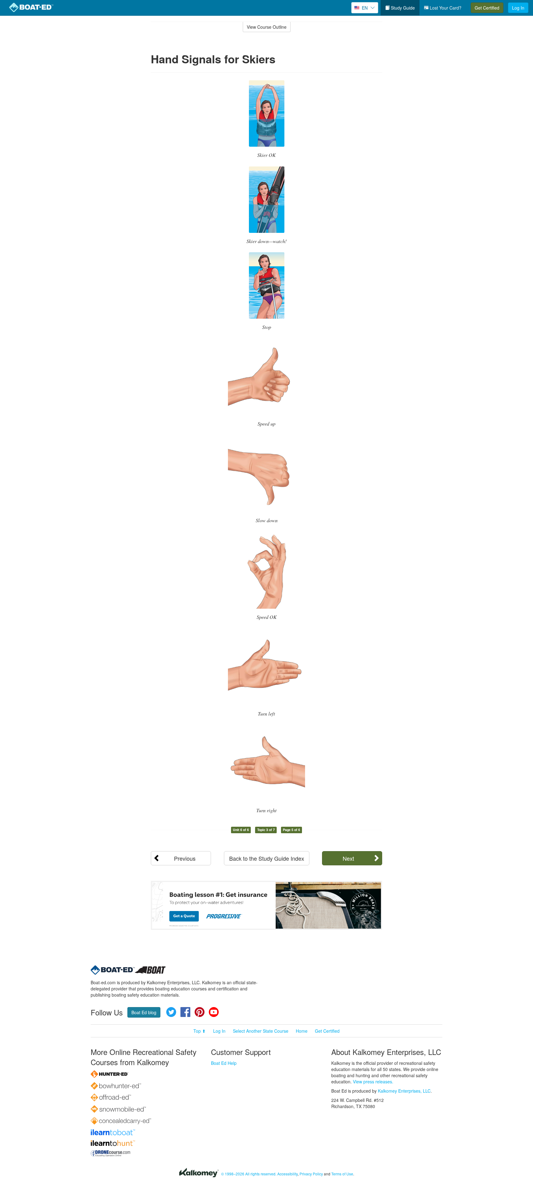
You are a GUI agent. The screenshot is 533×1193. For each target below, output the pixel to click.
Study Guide (402, 8)
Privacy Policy (311, 1173)
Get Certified (487, 8)
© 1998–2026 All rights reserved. (248, 1173)
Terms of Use (342, 1173)
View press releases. (373, 1081)
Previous (185, 858)
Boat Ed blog (143, 1012)
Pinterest (200, 1012)
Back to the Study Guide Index (266, 858)
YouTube (214, 1012)
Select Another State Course (260, 1031)
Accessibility (287, 1173)
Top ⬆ (199, 1031)
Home (302, 1031)
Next (348, 858)
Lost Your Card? (444, 8)
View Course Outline (267, 27)
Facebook (185, 1012)
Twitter (171, 1012)
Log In (518, 8)
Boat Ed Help (224, 1063)
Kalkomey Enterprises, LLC (404, 1091)
